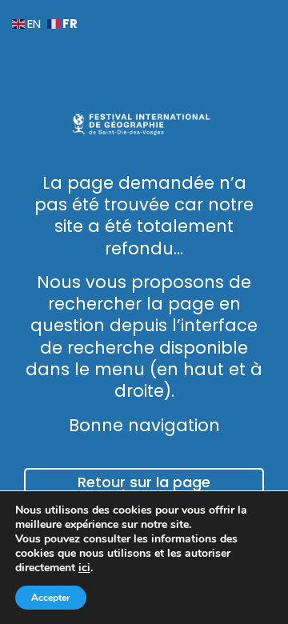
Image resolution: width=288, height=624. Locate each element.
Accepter (50, 597)
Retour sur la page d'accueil (144, 489)
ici (84, 568)
